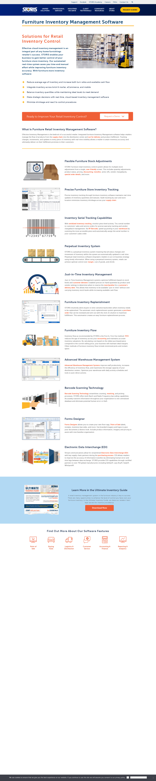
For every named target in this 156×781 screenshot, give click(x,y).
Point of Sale (115, 425)
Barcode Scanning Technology (77, 394)
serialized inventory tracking (80, 224)
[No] (153, 778)
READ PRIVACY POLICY (138, 777)
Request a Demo (130, 10)
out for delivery (94, 137)
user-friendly (91, 169)
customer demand (80, 283)
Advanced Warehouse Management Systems (82, 365)
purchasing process (106, 455)
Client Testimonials (85, 10)
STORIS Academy (95, 2)
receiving (110, 394)
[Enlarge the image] (41, 170)
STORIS (29, 10)
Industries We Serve (72, 10)
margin (91, 262)
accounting (101, 338)
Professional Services (59, 10)
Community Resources (99, 10)
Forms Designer (71, 425)
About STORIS (112, 10)
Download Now (99, 508)
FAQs (115, 2)
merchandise (109, 285)
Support (74, 2)
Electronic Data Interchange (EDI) (114, 453)
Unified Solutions (45, 10)
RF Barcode (93, 229)
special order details (73, 174)
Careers (107, 2)
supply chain (58, 137)
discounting (88, 172)
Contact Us (124, 2)
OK (128, 777)
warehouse (123, 229)
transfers (97, 172)
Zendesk (83, 2)
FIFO (127, 336)
